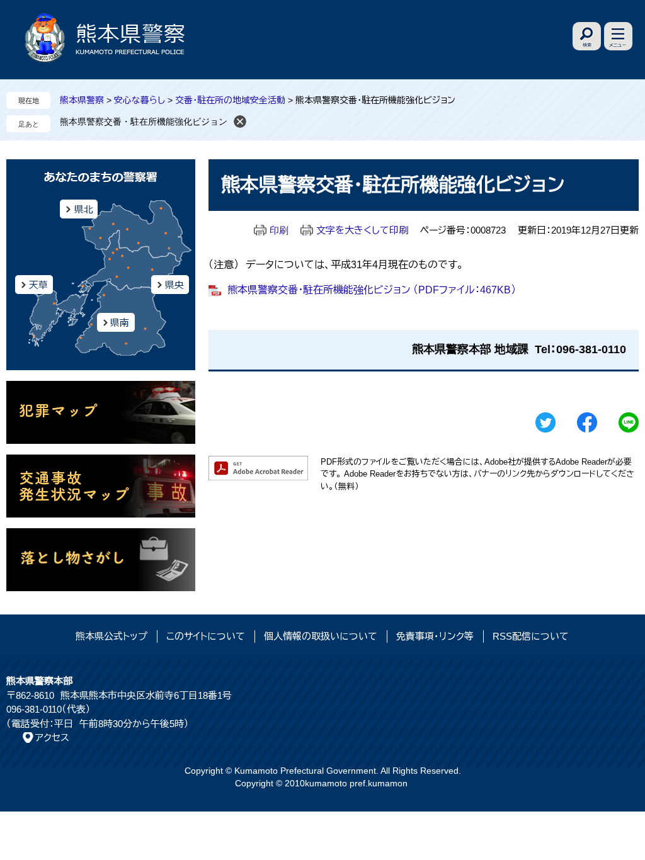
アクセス (52, 737)
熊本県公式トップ (111, 636)
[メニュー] (618, 36)
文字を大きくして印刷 (362, 230)
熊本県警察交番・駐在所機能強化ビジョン (143, 121)
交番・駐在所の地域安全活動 (230, 100)
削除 (240, 121)
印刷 (279, 230)
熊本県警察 (82, 100)
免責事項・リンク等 (435, 636)
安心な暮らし (139, 100)
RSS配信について (531, 636)
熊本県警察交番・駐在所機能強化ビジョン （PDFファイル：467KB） (371, 290)
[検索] (587, 36)
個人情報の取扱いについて (320, 636)
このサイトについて (205, 636)
